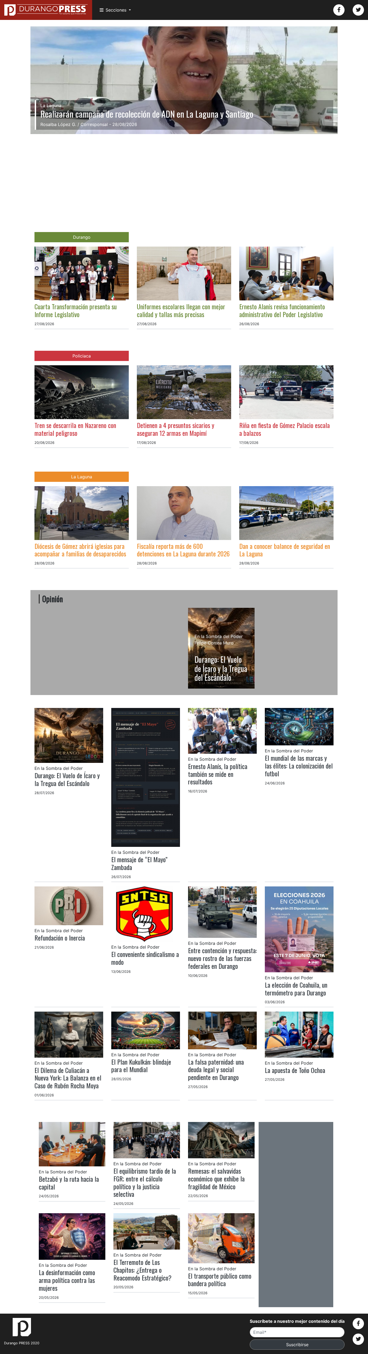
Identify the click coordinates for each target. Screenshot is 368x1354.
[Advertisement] (184, 174)
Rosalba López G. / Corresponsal (74, 124)
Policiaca (81, 356)
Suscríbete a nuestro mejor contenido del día (297, 1321)
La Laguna (81, 476)
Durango (82, 237)
